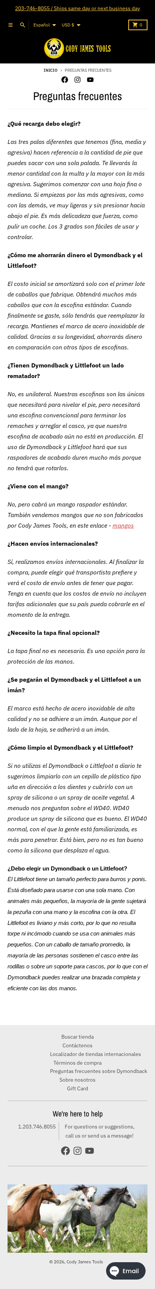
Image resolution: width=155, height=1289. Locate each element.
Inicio (50, 70)
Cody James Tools (85, 1261)
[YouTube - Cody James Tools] (90, 80)
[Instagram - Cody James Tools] (77, 80)
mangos (123, 525)
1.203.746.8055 (37, 1126)
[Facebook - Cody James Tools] (65, 80)
